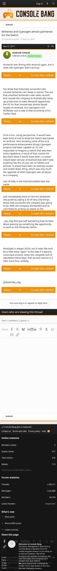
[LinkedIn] (29, 329)
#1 (52, 46)
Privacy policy (34, 431)
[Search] (53, 3)
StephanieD (50, 503)
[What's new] (47, 3)
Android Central (11, 39)
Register (26, 75)
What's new (8, 511)
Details (5, 565)
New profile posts (13, 523)
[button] (4, 3)
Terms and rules (20, 431)
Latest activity (11, 529)
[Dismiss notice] (51, 541)
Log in (15, 75)
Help (44, 431)
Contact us (6, 431)
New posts (10, 517)
